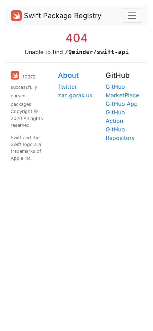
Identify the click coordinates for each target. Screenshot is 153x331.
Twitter (67, 86)
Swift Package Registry (61, 15)
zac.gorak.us (75, 95)
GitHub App (122, 103)
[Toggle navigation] (132, 16)
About (68, 75)
